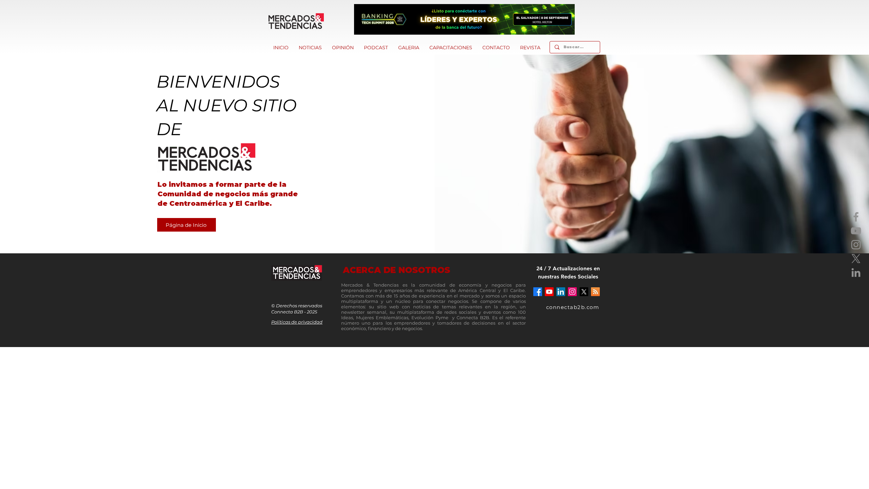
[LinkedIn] (856, 272)
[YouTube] (856, 230)
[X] (856, 258)
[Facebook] (856, 217)
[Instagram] (856, 244)
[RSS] (595, 291)
